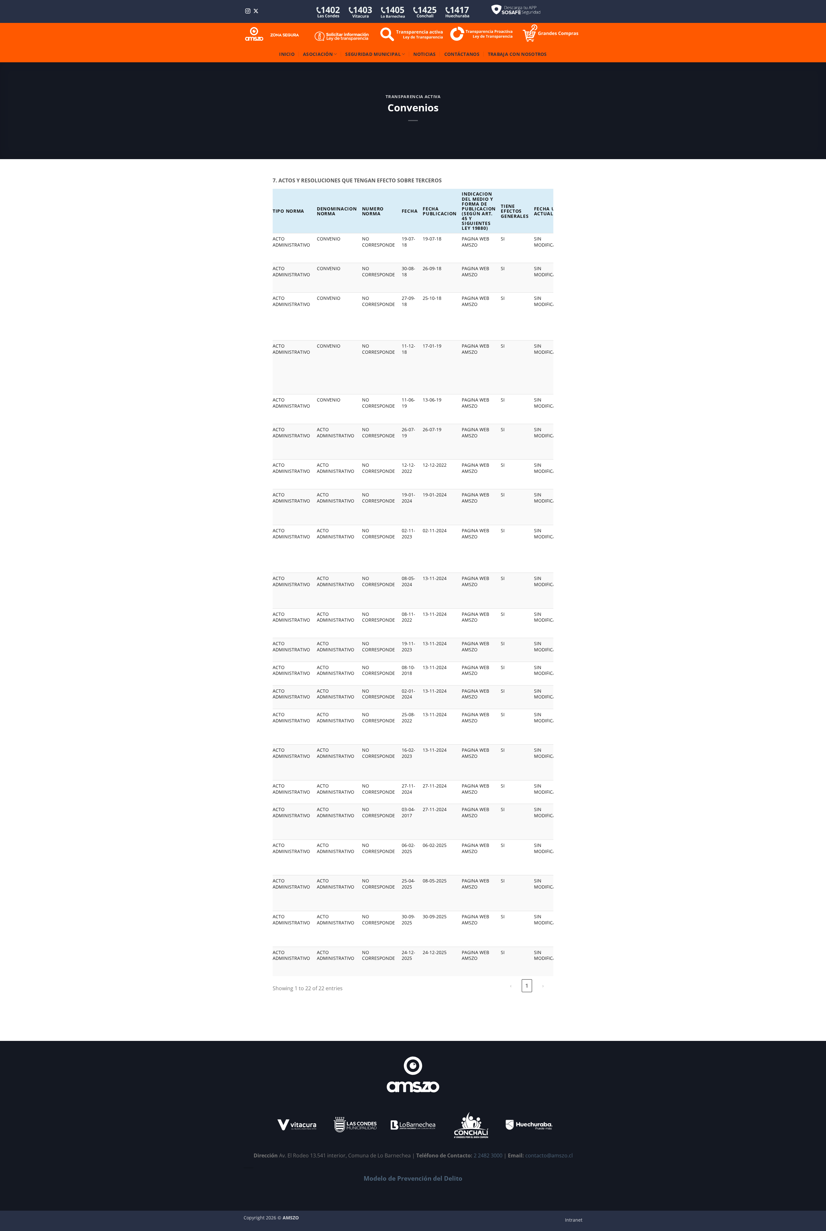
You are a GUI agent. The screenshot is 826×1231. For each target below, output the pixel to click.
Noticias (424, 54)
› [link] (543, 985)
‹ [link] (511, 985)
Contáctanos (461, 54)
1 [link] (526, 985)
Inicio (287, 54)
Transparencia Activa (413, 96)
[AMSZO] (272, 34)
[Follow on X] (255, 11)
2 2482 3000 (488, 1155)
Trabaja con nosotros (517, 54)
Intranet (573, 1220)
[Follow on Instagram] (247, 11)
